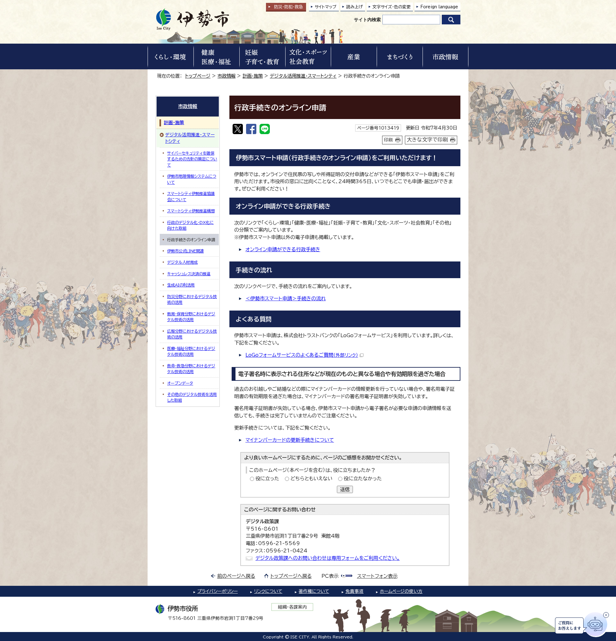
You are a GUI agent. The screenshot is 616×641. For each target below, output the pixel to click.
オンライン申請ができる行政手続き (282, 249)
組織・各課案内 (292, 607)
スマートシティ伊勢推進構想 (191, 211)
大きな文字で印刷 (427, 139)
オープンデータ (180, 383)
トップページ (197, 75)
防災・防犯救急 (288, 7)
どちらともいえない (311, 478)
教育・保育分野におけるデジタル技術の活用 (191, 316)
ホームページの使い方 (401, 591)
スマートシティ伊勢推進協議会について (191, 196)
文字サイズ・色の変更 (391, 7)
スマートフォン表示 (377, 576)
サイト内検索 (367, 19)
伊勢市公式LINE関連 (185, 251)
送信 (345, 489)
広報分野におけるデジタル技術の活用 (192, 334)
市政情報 (226, 75)
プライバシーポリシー (217, 591)
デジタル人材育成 (182, 262)
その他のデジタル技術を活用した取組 (192, 397)
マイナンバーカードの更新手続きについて (289, 440)
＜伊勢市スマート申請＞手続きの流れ (285, 298)
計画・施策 (253, 75)
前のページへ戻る (236, 576)
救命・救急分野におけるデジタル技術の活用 (191, 368)
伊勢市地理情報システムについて (191, 179)
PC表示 (329, 576)
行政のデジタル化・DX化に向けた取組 (190, 225)
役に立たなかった (363, 478)
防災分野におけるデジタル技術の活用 (192, 299)
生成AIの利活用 (181, 285)
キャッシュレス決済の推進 (188, 274)
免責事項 (355, 591)
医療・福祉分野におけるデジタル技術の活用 (191, 351)
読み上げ (354, 7)
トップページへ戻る (291, 576)
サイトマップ (326, 7)
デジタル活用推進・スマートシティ (303, 75)
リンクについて (268, 591)
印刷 (388, 140)
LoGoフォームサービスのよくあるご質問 (301, 355)
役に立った (267, 478)
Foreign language (439, 7)
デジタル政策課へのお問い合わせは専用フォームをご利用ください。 (327, 558)
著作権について (314, 591)
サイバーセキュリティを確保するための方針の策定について (192, 159)
